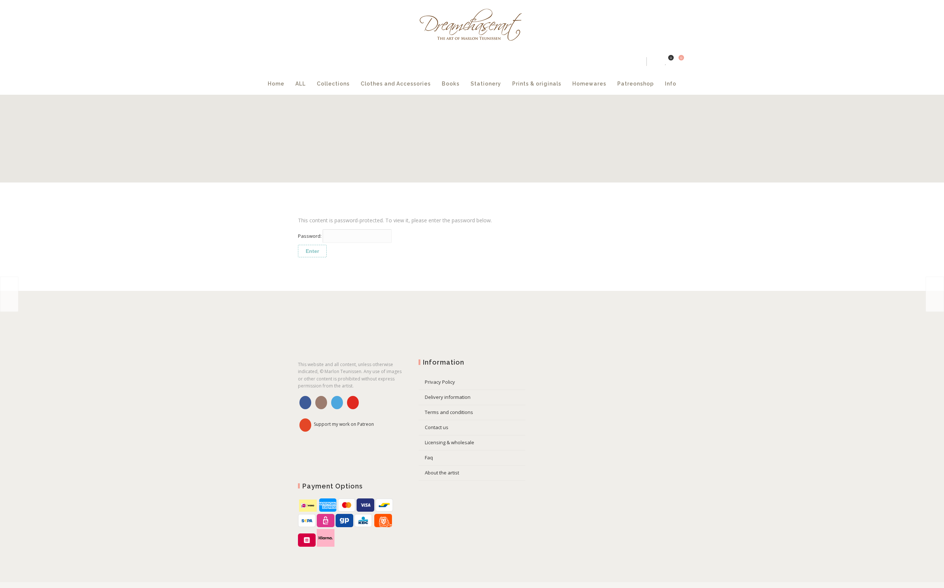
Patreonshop (616, 84)
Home (316, 84)
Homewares (570, 84)
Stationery (490, 84)
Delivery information (448, 397)
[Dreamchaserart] (472, 25)
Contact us (436, 427)
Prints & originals (529, 88)
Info (651, 84)
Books (455, 84)
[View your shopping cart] (627, 62)
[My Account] (604, 62)
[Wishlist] (616, 62)
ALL (341, 84)
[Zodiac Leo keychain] (935, 294)
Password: (310, 236)
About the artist (442, 472)
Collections (373, 84)
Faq (429, 457)
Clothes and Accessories (418, 88)
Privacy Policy (440, 382)
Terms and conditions (449, 412)
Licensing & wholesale (449, 442)
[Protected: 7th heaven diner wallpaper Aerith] (9, 294)
